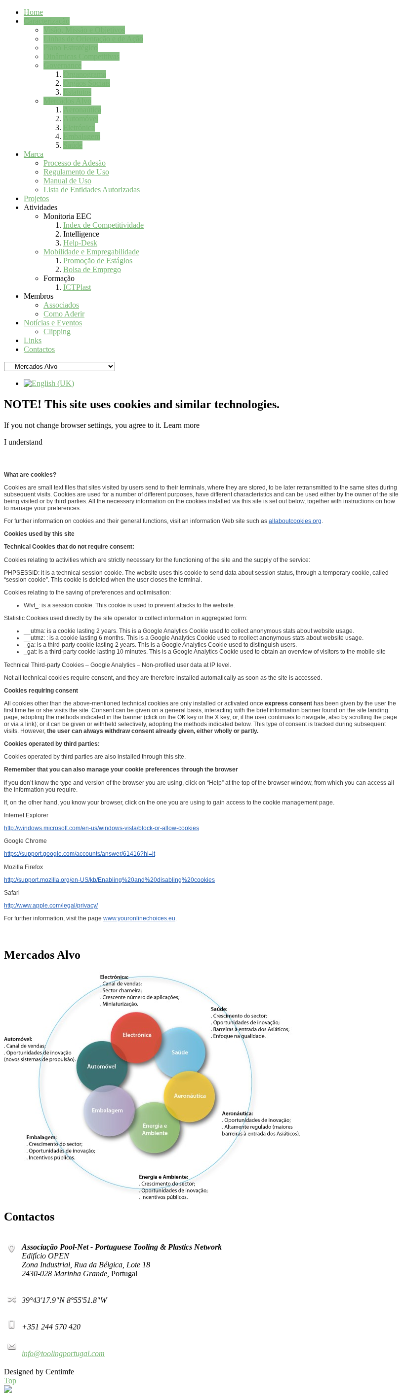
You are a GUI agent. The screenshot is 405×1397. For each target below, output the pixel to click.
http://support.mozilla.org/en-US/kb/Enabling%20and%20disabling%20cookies (109, 879)
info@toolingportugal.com (63, 1353)
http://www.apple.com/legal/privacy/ (51, 905)
